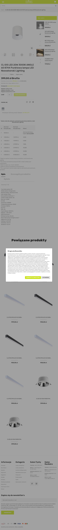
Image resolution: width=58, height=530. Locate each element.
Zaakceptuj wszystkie (33, 277)
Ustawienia (45, 277)
